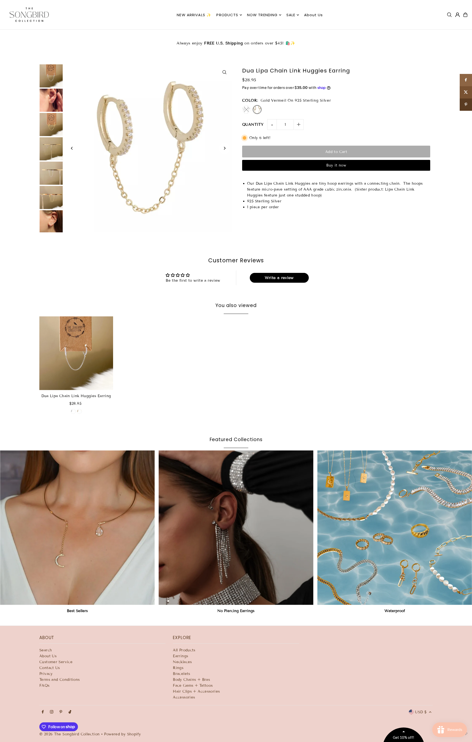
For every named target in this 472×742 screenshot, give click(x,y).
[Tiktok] (70, 712)
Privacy (46, 674)
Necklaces (182, 662)
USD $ (421, 712)
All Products (184, 650)
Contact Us (49, 668)
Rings (178, 668)
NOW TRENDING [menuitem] (262, 14)
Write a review (279, 277)
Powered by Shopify (122, 734)
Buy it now (336, 165)
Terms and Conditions (59, 679)
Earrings (180, 656)
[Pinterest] (60, 712)
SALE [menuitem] (290, 14)
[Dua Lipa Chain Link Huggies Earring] (76, 353)
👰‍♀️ (236, 40)
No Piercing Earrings (235, 611)
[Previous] (71, 148)
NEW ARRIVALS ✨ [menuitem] (194, 14)
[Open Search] (449, 15)
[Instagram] (51, 712)
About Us (48, 656)
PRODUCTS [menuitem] (227, 14)
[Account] (457, 15)
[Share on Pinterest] (466, 104)
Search (45, 650)
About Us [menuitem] (313, 14)
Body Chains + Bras (191, 679)
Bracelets (181, 674)
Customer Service (56, 662)
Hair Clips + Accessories (196, 691)
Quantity (253, 124)
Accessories (184, 697)
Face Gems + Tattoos (193, 685)
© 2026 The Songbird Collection (70, 734)
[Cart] (465, 15)
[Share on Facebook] (466, 80)
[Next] (224, 148)
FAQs (44, 685)
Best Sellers (77, 611)
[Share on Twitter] (466, 92)
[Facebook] (43, 712)
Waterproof (394, 611)
